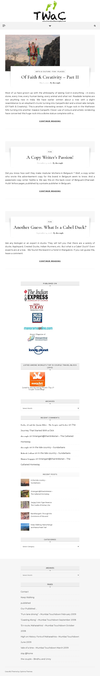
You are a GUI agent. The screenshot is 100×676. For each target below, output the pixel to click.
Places (61, 71)
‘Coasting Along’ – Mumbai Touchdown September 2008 (48, 620)
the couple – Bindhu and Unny (36, 659)
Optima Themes (26, 671)
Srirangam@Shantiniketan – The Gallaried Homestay (42, 492)
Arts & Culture (43, 71)
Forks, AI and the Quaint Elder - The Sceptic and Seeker (44, 425)
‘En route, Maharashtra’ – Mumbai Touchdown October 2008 (47, 628)
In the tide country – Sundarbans (49, 447)
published (26, 603)
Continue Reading (50, 121)
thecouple (56, 83)
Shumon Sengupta (28, 459)
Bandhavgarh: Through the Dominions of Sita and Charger (41, 515)
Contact (25, 592)
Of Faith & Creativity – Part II (50, 77)
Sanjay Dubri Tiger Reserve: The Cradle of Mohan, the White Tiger (41, 504)
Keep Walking (27, 597)
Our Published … (29, 608)
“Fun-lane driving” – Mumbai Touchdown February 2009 (48, 614)
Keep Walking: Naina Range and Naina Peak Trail (41, 526)
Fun (54, 71)
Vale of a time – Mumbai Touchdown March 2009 (45, 648)
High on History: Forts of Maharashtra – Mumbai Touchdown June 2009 (50, 639)
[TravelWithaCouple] (50, 12)
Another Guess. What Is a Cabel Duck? (50, 227)
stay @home (27, 653)
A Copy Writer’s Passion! (50, 157)
